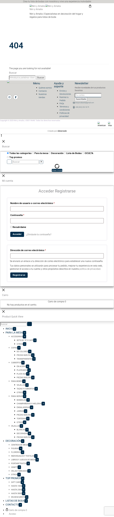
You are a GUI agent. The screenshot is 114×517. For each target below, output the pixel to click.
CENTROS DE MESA (19, 445)
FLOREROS (16, 452)
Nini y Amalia (36, 9)
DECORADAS (22, 433)
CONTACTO (12, 504)
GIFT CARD (16, 482)
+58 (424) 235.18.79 (82, 107)
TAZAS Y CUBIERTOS (25, 389)
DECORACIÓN (13, 440)
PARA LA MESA (14, 332)
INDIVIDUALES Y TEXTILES (22, 456)
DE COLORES (22, 351)
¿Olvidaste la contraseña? (38, 234)
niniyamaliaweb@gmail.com (84, 103)
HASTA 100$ (16, 486)
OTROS (20, 344)
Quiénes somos (45, 88)
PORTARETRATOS (19, 463)
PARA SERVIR (17, 396)
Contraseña (17, 215)
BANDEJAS (21, 400)
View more (57, 170)
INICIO (9, 328)
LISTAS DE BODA (15, 500)
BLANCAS (21, 430)
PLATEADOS (22, 370)
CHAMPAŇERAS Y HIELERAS (29, 403)
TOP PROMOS (13, 478)
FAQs (62, 103)
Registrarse (19, 275)
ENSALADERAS (23, 407)
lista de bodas (37, 1)
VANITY (14, 467)
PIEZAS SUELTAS (24, 355)
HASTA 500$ (16, 493)
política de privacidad (89, 269)
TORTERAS (21, 418)
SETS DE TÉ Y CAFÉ (25, 340)
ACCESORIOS (17, 336)
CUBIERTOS (16, 362)
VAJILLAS (21, 385)
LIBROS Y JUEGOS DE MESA (23, 460)
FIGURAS (15, 448)
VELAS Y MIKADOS (19, 471)
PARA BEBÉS (16, 381)
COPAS (14, 348)
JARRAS (20, 411)
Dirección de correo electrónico (28, 250)
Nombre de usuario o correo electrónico (32, 203)
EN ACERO (21, 366)
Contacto (43, 91)
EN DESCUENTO (18, 497)
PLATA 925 (21, 374)
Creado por (57, 131)
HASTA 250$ (16, 490)
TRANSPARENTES (24, 359)
